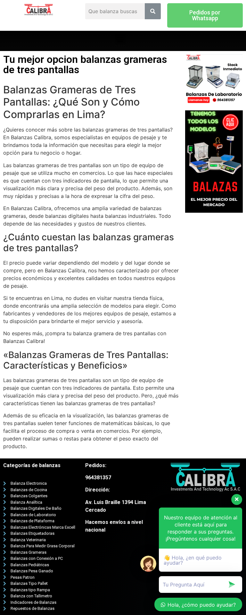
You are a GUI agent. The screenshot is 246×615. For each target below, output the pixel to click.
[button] (205, 15)
